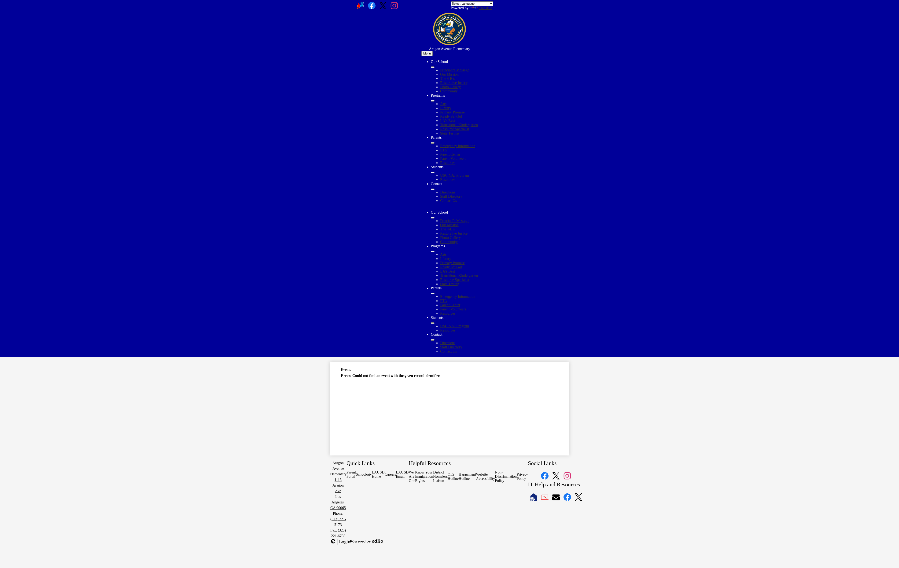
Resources (447, 163)
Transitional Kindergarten (459, 125)
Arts (443, 104)
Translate (485, 8)
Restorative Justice (454, 83)
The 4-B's (447, 78)
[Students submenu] (433, 172)
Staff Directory (451, 196)
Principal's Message (454, 70)
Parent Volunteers (453, 158)
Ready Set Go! (451, 116)
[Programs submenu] (433, 101)
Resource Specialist (454, 129)
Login (340, 542)
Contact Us (448, 201)
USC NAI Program (454, 175)
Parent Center (450, 154)
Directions (447, 192)
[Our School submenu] (433, 67)
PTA (443, 150)
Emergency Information (457, 146)
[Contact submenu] (433, 189)
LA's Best (447, 121)
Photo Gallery (450, 87)
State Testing (449, 133)
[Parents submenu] (433, 143)
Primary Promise (452, 112)
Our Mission (449, 74)
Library (445, 108)
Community (449, 91)
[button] (433, 217)
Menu (427, 53)
